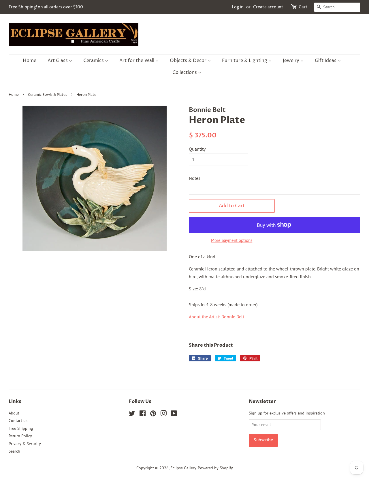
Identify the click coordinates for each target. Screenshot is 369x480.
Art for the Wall (137, 60)
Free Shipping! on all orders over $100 (46, 7)
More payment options (231, 240)
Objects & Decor (189, 60)
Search (14, 451)
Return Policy (20, 435)
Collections (185, 72)
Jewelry (291, 60)
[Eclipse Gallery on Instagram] (163, 414)
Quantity (197, 149)
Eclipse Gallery (183, 467)
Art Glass (58, 60)
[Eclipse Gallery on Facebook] (142, 414)
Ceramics (94, 60)
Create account (268, 7)
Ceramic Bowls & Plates (47, 94)
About (14, 413)
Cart (303, 7)
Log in (238, 7)
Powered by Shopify (215, 467)
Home (29, 60)
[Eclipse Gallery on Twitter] (132, 414)
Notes (194, 178)
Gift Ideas (326, 60)
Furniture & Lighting (245, 60)
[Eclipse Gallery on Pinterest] (153, 414)
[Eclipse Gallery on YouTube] (174, 414)
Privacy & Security (25, 443)
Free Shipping (21, 428)
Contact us (18, 420)
